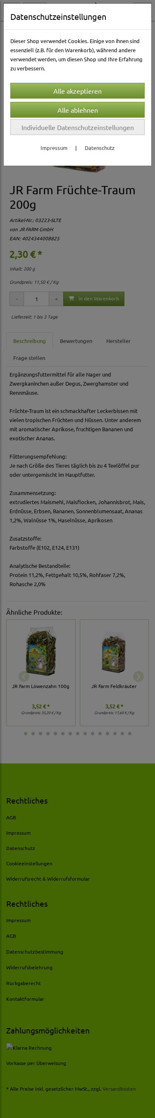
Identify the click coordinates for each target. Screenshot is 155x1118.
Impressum (54, 147)
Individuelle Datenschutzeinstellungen (77, 127)
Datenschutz (99, 147)
